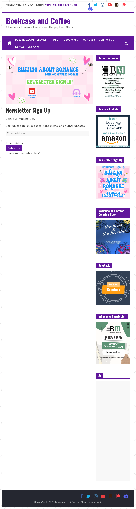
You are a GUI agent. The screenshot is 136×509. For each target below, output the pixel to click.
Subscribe (14, 148)
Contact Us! (107, 39)
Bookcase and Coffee (38, 20)
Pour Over (88, 39)
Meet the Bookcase (65, 39)
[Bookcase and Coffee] (9, 43)
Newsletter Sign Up (27, 46)
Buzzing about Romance (31, 39)
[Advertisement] (113, 431)
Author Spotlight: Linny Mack (61, 5)
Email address (15, 143)
